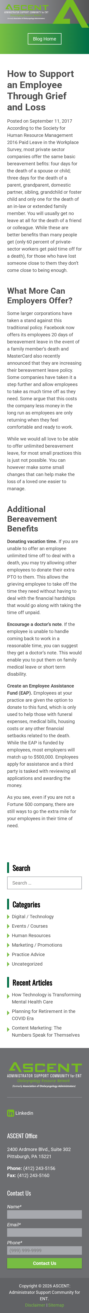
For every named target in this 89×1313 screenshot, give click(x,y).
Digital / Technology (33, 916)
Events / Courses (30, 926)
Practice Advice (28, 954)
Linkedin (24, 1113)
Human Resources (31, 935)
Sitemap (56, 1305)
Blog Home (44, 39)
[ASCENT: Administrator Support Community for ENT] (26, 11)
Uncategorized (27, 964)
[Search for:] (44, 883)
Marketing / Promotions (37, 945)
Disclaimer (35, 1305)
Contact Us (44, 1263)
